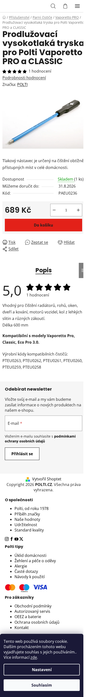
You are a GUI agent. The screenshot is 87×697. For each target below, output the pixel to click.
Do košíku (43, 225)
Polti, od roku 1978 (31, 508)
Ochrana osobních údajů (36, 622)
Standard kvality (29, 530)
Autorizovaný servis (32, 611)
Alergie (20, 566)
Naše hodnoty (27, 519)
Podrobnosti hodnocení (24, 77)
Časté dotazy (26, 571)
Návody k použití (29, 576)
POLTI (22, 84)
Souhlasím (41, 685)
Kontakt (21, 627)
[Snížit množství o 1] (54, 210)
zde (33, 657)
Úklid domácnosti (30, 555)
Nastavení (42, 669)
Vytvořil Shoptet (46, 479)
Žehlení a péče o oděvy (35, 560)
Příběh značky (27, 514)
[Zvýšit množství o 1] (78, 210)
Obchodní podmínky (32, 606)
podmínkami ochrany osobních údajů (40, 438)
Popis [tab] (44, 270)
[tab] (43, 500)
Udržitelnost (25, 524)
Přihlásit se (22, 453)
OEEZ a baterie (27, 616)
